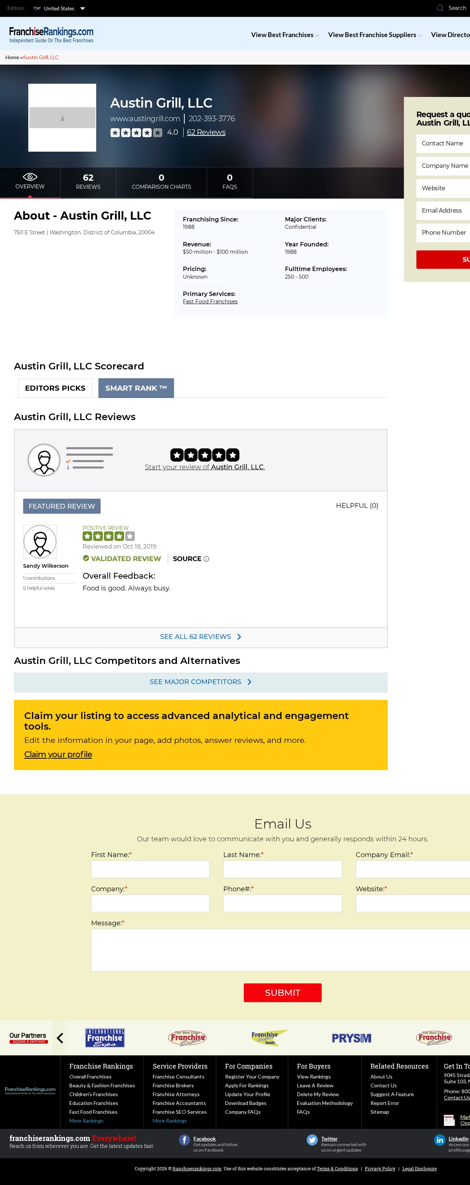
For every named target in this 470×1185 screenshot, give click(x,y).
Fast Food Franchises (210, 301)
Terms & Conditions (337, 1168)
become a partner (29, 1042)
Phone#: (238, 889)
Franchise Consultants (179, 1076)
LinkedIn (439, 1140)
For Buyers (313, 1066)
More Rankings (86, 1120)
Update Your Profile (247, 1094)
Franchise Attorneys (176, 1094)
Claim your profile (58, 754)
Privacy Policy (380, 1168)
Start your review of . (205, 467)
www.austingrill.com (145, 118)
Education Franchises (93, 1103)
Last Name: (243, 855)
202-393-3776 (212, 118)
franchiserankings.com (197, 1168)
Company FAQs (243, 1112)
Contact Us (383, 1085)
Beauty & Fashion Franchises (102, 1085)
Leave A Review (315, 1085)
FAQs (303, 1112)
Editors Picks (55, 388)
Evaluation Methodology (325, 1103)
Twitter (312, 1140)
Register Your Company (252, 1076)
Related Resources (399, 1066)
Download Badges (246, 1103)
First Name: (111, 855)
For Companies (248, 1066)
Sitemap (379, 1112)
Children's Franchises (93, 1094)
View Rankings (314, 1076)
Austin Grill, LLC (40, 57)
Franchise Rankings (101, 1066)
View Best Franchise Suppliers (372, 34)
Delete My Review (318, 1094)
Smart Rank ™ (136, 388)
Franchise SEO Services (180, 1112)
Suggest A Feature (392, 1094)
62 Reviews (206, 132)
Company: (109, 889)
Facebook (184, 1140)
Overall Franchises (90, 1076)
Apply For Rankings (247, 1085)
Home (12, 57)
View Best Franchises (282, 34)
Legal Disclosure (419, 1168)
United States (59, 8)
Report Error (384, 1103)
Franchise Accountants (179, 1103)
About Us (381, 1076)
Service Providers (180, 1066)
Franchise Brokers (173, 1085)
